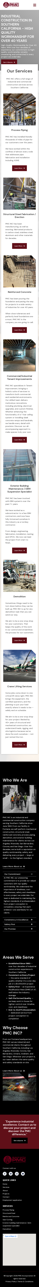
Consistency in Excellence (16, 919)
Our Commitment (12, 874)
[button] (19, 874)
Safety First (9, 924)
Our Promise (10, 929)
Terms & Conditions (25, 1281)
